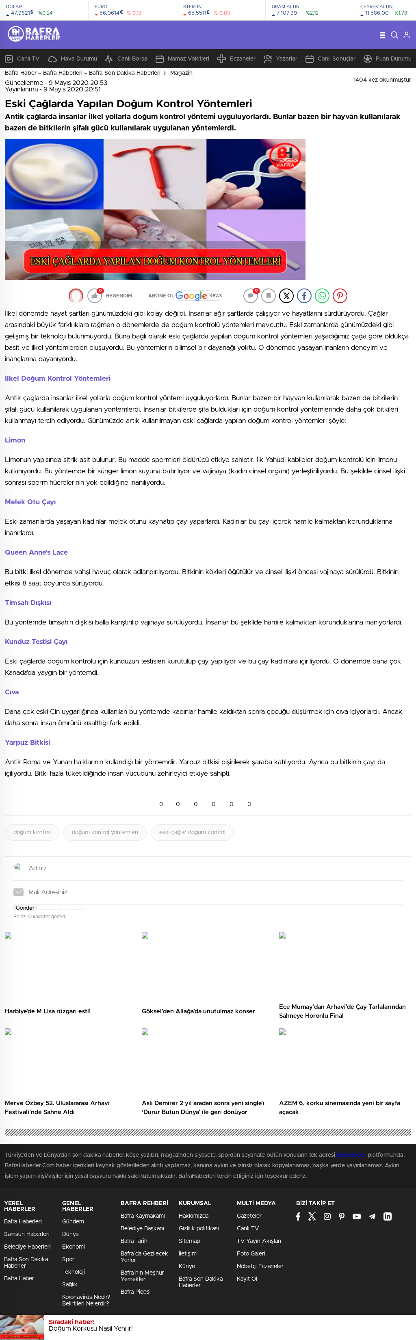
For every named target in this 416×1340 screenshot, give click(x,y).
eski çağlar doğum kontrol (192, 832)
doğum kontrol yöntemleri (105, 832)
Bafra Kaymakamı (143, 1216)
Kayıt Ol (247, 1279)
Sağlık (70, 1285)
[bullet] (67, 909)
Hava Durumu (79, 59)
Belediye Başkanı (142, 1229)
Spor (68, 1259)
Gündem (73, 1222)
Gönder (25, 908)
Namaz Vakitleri (188, 59)
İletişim (188, 1254)
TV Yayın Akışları (259, 1241)
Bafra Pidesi (136, 1292)
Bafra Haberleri (23, 1222)
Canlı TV (28, 59)
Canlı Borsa (132, 59)
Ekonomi (73, 1247)
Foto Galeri (251, 1254)
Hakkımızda (193, 1216)
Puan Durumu (394, 59)
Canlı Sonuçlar (336, 59)
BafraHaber (351, 1155)
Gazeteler (249, 1216)
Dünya (70, 1234)
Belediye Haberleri (27, 1247)
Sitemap (189, 1241)
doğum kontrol (32, 832)
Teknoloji (73, 1272)
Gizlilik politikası (199, 1229)
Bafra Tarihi (135, 1241)
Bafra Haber (19, 1278)
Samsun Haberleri (27, 1234)
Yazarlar (286, 59)
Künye (187, 1266)
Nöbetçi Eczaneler (260, 1266)
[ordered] (60, 909)
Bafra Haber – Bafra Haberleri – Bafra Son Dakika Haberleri (82, 73)
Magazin (181, 73)
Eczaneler (243, 59)
